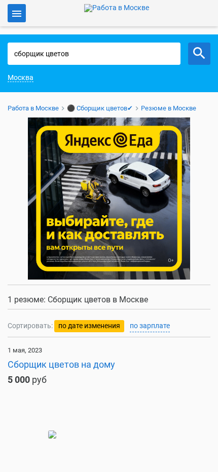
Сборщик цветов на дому (61, 364)
